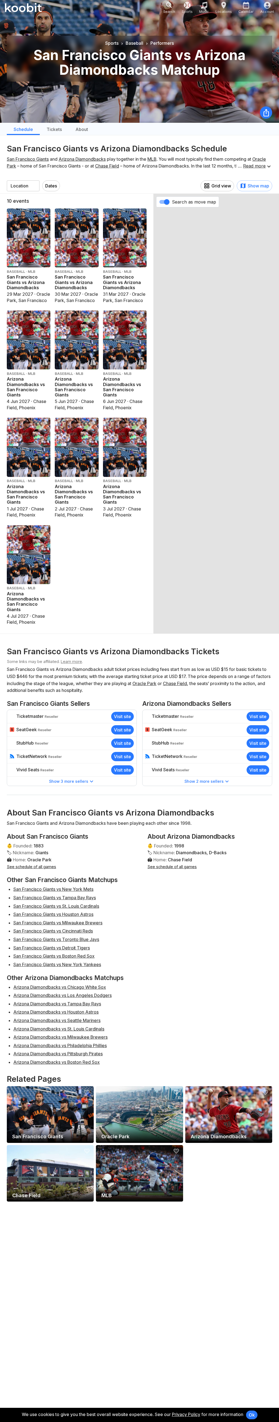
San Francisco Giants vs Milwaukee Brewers (57, 922)
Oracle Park (144, 683)
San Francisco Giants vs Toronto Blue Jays (56, 939)
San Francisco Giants (28, 159)
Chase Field (107, 166)
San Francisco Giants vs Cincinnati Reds (53, 931)
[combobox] (23, 186)
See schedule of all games (31, 866)
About (81, 129)
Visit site (122, 716)
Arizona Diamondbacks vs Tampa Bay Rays (57, 1003)
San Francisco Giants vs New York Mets (53, 889)
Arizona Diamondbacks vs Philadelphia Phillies (60, 1045)
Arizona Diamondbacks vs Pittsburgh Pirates (58, 1053)
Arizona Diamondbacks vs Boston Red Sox (56, 1062)
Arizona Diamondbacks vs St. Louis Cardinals (58, 1029)
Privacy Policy (186, 1414)
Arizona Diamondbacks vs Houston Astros (56, 1012)
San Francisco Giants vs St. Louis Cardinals (56, 906)
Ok (252, 1415)
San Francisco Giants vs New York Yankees (57, 964)
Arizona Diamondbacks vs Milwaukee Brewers (60, 1037)
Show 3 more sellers (68, 781)
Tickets (54, 129)
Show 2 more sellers (204, 781)
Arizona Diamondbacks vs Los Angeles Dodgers (62, 995)
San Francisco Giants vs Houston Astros (53, 914)
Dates (51, 186)
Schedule (23, 129)
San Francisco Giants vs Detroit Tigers (51, 948)
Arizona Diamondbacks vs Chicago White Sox (59, 987)
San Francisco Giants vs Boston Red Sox (54, 956)
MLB (151, 159)
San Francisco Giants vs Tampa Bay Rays (54, 897)
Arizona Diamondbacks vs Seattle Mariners (57, 1020)
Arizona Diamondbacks (82, 159)
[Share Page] (266, 112)
